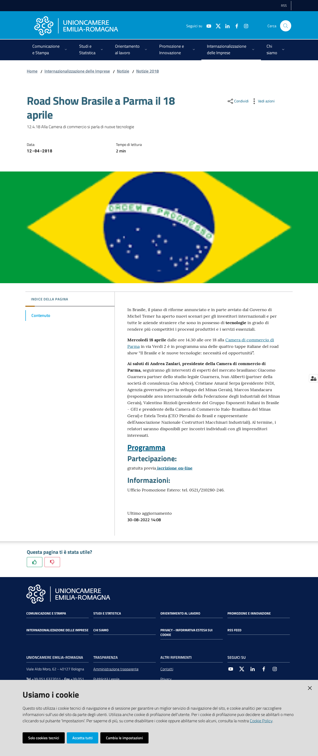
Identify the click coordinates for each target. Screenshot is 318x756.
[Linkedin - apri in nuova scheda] (225, 25)
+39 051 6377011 (46, 679)
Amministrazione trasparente (116, 669)
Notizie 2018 (147, 71)
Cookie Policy (261, 721)
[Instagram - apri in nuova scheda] (244, 25)
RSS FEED (234, 630)
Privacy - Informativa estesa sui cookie (186, 632)
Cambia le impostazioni (124, 738)
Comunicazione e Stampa (46, 613)
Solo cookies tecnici (43, 738)
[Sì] (34, 562)
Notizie (123, 71)
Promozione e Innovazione (249, 613)
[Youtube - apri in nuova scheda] (207, 25)
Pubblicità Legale (106, 679)
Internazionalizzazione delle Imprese (77, 71)
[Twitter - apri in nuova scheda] (216, 25)
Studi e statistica (107, 613)
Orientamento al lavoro (180, 613)
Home (32, 71)
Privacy (166, 679)
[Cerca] (285, 25)
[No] (52, 562)
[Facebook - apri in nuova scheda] (235, 25)
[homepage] (76, 25)
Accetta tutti (82, 738)
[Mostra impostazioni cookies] (313, 378)
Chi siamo (100, 630)
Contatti (166, 669)
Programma (146, 447)
